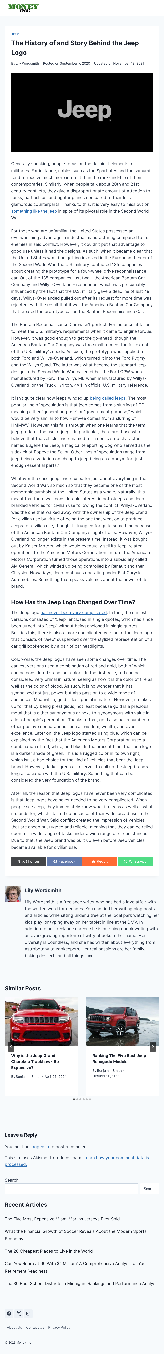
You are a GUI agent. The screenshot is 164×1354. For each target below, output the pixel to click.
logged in (40, 1146)
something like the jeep (34, 211)
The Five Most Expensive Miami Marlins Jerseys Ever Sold (62, 1218)
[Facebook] (9, 1313)
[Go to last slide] (11, 1047)
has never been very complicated (74, 612)
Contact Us (35, 1327)
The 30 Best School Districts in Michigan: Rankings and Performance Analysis (82, 1283)
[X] (18, 1313)
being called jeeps (108, 398)
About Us (14, 1327)
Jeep (15, 34)
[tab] (74, 1099)
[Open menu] (155, 8)
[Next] (153, 1047)
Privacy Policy (59, 1327)
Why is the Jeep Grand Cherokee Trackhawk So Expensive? (35, 1061)
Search (12, 1180)
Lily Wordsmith (27, 63)
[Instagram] (28, 1313)
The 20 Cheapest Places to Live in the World (49, 1251)
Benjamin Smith (28, 1077)
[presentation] (41, 1021)
